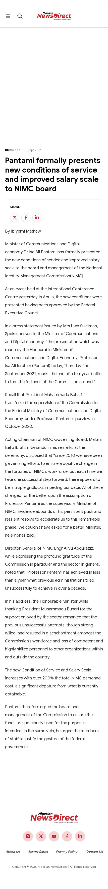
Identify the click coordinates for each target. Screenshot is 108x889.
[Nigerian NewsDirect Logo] (54, 16)
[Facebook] (67, 836)
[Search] (20, 16)
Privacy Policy (66, 851)
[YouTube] (54, 836)
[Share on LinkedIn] (36, 217)
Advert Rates (38, 851)
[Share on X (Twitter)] (14, 217)
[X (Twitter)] (41, 836)
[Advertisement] (54, 84)
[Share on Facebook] (25, 217)
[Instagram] (28, 836)
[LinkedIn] (80, 836)
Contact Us (94, 851)
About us (13, 851)
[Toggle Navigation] (8, 16)
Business (13, 150)
